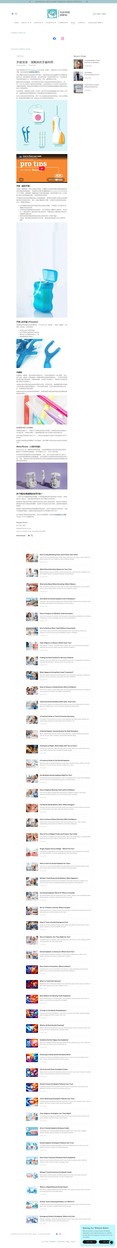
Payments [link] (52, 1242)
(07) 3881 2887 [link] (99, 14)
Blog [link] (73, 22)
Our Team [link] (45, 1242)
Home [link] (16, 22)
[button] (26, 23)
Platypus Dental (36, 70)
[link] (12, 14)
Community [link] (63, 22)
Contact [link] (81, 22)
